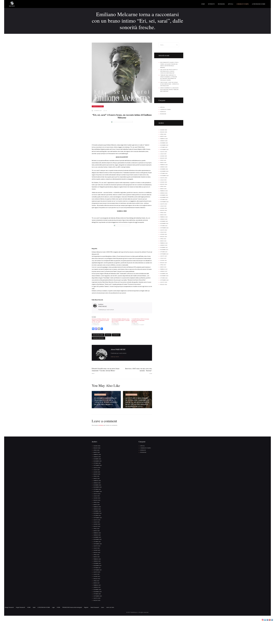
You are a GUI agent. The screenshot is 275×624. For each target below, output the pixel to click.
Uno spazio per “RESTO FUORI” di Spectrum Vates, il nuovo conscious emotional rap (168, 71)
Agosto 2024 (163, 177)
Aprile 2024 (163, 186)
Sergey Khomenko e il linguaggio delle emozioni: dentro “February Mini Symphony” (169, 89)
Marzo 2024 (163, 188)
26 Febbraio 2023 (98, 110)
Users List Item (110, 607)
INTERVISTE (163, 111)
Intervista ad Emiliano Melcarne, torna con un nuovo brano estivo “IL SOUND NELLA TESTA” (121, 320)
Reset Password (95, 607)
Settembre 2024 (164, 175)
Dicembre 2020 (164, 273)
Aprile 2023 (163, 212)
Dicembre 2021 (164, 247)
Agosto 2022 (163, 230)
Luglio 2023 (163, 206)
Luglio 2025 (163, 153)
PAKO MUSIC (102, 306)
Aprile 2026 (163, 134)
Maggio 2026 (163, 132)
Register (86, 607)
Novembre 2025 (164, 145)
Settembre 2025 (164, 149)
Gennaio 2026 (163, 140)
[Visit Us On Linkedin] (272, 620)
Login (53, 607)
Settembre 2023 (164, 201)
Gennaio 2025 (163, 167)
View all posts (115, 356)
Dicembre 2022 (164, 221)
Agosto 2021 (163, 256)
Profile (58, 607)
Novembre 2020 (164, 275)
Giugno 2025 (163, 156)
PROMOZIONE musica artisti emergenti (72, 607)
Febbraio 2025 (164, 164)
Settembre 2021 (164, 254)
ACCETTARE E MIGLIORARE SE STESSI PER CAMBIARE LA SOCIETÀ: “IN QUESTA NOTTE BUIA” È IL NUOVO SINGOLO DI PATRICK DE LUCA (137, 402)
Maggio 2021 (163, 262)
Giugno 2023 (163, 208)
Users (102, 607)
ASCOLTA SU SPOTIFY (122, 157)
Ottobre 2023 (163, 199)
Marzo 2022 (163, 241)
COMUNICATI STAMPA (98, 106)
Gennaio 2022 (163, 245)
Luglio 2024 (163, 180)
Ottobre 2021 (163, 251)
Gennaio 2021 (163, 271)
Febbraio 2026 (164, 138)
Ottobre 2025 (163, 147)
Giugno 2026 (163, 130)
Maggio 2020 (163, 284)
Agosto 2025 (163, 151)
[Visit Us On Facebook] (267, 620)
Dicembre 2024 (164, 169)
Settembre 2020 (164, 280)
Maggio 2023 (163, 210)
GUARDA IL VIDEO (122, 211)
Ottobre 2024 (163, 173)
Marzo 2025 (163, 162)
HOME (29, 607)
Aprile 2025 (163, 160)
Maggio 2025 (163, 158)
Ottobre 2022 (163, 225)
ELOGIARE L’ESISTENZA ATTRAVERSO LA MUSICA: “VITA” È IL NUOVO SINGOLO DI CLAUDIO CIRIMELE (105, 401)
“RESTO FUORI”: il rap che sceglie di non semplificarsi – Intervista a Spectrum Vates (169, 84)
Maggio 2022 (163, 236)
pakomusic (116, 334)
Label (34, 607)
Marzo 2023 (163, 214)
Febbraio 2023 (164, 217)
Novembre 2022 (164, 223)
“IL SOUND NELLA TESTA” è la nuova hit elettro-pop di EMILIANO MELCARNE (140, 320)
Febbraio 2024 (164, 190)
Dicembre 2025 (164, 143)
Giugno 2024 (163, 182)
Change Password (9, 607)
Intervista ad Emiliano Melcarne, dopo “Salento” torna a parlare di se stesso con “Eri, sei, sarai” (100, 320)
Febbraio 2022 (164, 243)
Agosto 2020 (163, 282)
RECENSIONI (163, 113)
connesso (100, 425)
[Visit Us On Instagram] (262, 620)
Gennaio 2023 (163, 219)
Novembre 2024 (164, 171)
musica (108, 334)
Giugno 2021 (163, 260)
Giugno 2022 (163, 234)
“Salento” (146, 145)
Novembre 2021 (164, 249)
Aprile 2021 (163, 264)
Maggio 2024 (163, 184)
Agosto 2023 (163, 204)
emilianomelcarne (98, 334)
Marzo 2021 (163, 267)
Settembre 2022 (164, 227)
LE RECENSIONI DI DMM (44, 607)
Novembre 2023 (164, 197)
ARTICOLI (162, 107)
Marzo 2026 (163, 136)
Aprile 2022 (163, 238)
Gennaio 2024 (163, 193)
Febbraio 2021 (164, 269)
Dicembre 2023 (164, 195)
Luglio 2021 (163, 258)
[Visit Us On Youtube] (269, 620)
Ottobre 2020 (163, 278)
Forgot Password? (20, 607)
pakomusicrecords (98, 338)
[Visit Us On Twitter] (265, 620)
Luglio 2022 (163, 232)
